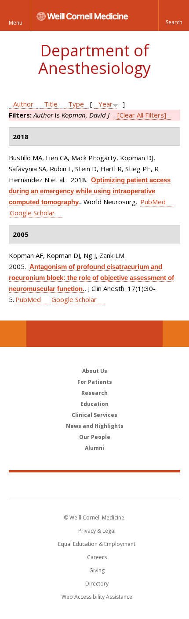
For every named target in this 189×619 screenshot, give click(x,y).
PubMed (153, 201)
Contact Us (176, 334)
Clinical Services (94, 415)
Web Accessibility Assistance (97, 597)
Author (23, 103)
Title (51, 103)
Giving (97, 570)
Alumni (94, 448)
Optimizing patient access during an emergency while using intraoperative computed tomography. (90, 191)
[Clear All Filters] (141, 115)
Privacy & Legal (97, 530)
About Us (94, 371)
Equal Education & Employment (96, 544)
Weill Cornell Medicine (94, 485)
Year (105, 103)
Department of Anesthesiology (94, 59)
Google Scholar (32, 212)
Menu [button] (15, 22)
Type (76, 103)
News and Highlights (95, 426)
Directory (97, 583)
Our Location (13, 334)
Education (94, 404)
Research (94, 393)
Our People (94, 437)
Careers (97, 557)
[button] (173, 15)
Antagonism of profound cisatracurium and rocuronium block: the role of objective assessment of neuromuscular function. (91, 277)
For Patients (94, 382)
